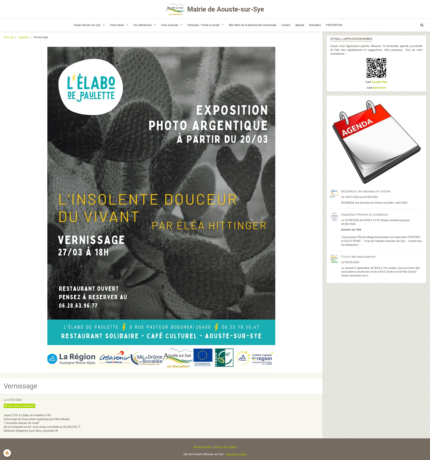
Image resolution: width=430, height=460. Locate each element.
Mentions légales (202, 447)
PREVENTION (334, 25)
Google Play (379, 82)
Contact (285, 25)
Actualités (315, 25)
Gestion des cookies (225, 447)
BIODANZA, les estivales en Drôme (366, 191)
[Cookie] (7, 453)
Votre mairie (117, 25)
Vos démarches (143, 25)
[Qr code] (376, 67)
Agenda (299, 25)
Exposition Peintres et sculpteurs (364, 214)
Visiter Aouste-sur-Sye (87, 25)
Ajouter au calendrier (20, 405)
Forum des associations (358, 257)
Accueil (9, 37)
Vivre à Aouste (170, 25)
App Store (379, 87)
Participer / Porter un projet (203, 25)
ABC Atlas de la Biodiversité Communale (252, 25)
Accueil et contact (236, 454)
